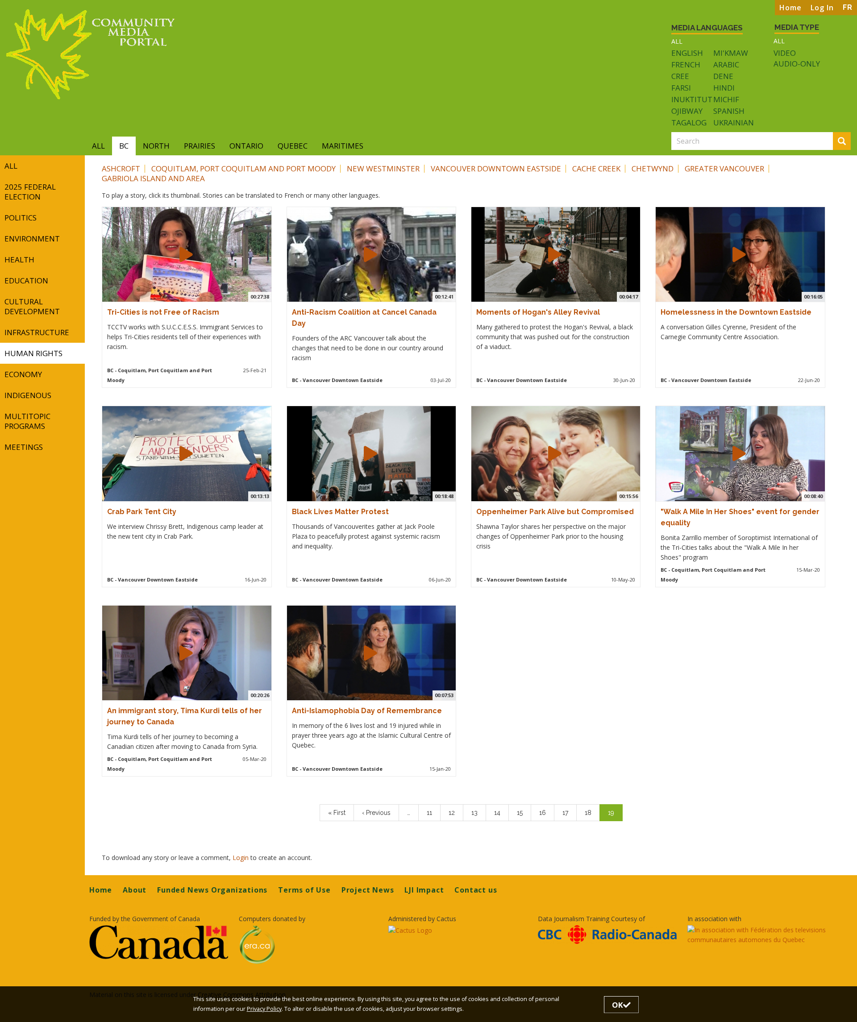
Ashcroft (121, 168)
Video (785, 53)
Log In (822, 7)
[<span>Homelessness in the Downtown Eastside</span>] (739, 254)
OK (617, 1005)
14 (501, 812)
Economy (23, 374)
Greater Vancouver (724, 168)
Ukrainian (733, 122)
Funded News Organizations (212, 890)
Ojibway (687, 111)
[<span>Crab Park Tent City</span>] (186, 453)
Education (26, 280)
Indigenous (27, 395)
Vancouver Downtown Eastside (496, 168)
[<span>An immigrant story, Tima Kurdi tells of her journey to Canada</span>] (186, 653)
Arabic (726, 64)
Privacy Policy (264, 1009)
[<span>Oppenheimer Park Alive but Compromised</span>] (555, 453)
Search (849, 141)
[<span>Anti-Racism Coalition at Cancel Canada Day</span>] (370, 254)
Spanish (729, 111)
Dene (723, 76)
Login (241, 857)
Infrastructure (36, 332)
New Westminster (383, 168)
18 (592, 812)
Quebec (293, 146)
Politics (20, 217)
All (676, 41)
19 (615, 815)
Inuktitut (691, 99)
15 (524, 812)
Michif (726, 99)
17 (569, 812)
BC (124, 146)
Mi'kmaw (730, 53)
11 (434, 812)
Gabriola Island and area (153, 178)
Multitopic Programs (27, 421)
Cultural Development (32, 306)
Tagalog (689, 122)
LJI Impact (424, 890)
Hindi (724, 88)
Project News (367, 890)
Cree (680, 76)
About (134, 890)
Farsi (681, 88)
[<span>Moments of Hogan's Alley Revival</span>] (555, 254)
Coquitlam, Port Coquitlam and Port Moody (243, 168)
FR (848, 7)
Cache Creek (596, 168)
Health (19, 259)
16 (546, 812)
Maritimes (342, 146)
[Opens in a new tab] (158, 942)
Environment (32, 238)
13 (478, 812)
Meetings (23, 447)
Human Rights (33, 353)
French (685, 64)
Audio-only (797, 64)
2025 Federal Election (30, 192)
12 (456, 812)
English (687, 53)
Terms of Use (304, 890)
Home (790, 7)
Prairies (199, 146)
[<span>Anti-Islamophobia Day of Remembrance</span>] (370, 653)
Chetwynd (653, 168)
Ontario (246, 146)
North (156, 146)
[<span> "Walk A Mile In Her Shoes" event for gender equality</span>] (739, 453)
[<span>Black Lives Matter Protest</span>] (370, 453)
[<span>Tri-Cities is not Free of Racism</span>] (186, 254)
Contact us (475, 890)
